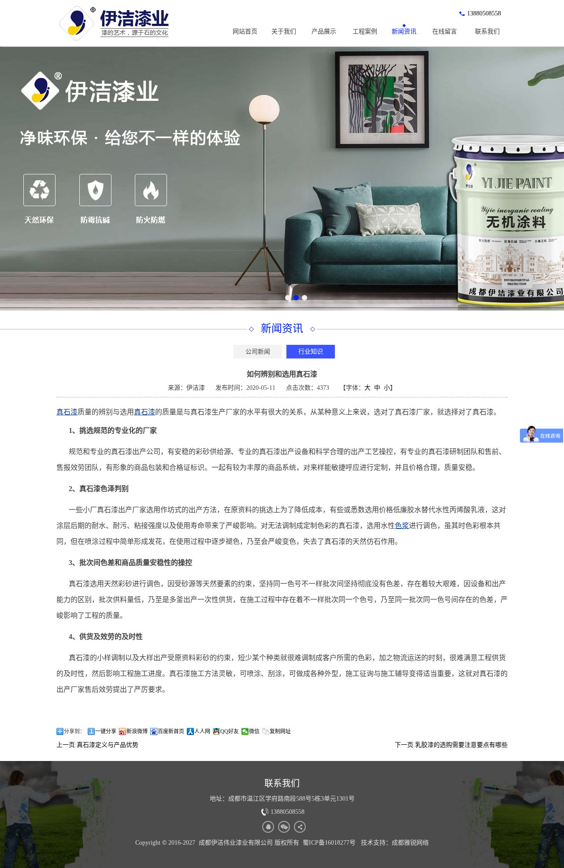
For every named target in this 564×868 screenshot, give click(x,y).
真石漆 (67, 412)
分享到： (74, 731)
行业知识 (310, 351)
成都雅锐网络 (410, 842)
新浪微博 (137, 731)
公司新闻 (257, 351)
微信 (254, 731)
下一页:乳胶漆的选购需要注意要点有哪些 (451, 745)
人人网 (202, 731)
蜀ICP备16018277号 (329, 842)
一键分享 (105, 731)
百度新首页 (171, 731)
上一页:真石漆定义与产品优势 (97, 745)
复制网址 (280, 731)
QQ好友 (229, 731)
